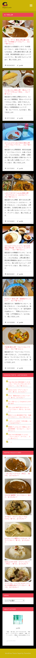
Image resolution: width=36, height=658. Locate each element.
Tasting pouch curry (12, 453)
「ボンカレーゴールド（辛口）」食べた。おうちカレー (17, 474)
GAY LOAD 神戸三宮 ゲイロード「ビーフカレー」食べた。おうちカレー (19, 409)
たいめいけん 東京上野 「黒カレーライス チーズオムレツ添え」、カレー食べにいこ (17, 92)
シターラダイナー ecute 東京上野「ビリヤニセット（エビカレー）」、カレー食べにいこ (18, 195)
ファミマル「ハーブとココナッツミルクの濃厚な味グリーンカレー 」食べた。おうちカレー (17, 585)
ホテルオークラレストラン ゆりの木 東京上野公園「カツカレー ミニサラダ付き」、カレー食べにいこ (17, 247)
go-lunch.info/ (11, 641)
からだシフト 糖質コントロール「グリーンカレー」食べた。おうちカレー (17, 540)
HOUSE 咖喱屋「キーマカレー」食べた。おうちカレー (18, 496)
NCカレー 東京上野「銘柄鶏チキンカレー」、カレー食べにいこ (18, 300)
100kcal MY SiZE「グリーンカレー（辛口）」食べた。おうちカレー (17, 563)
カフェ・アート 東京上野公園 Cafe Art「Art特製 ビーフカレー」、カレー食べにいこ (17, 42)
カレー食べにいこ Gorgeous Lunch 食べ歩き (19, 402)
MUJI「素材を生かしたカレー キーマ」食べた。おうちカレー (19, 396)
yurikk (21, 65)
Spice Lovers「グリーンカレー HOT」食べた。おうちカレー (18, 391)
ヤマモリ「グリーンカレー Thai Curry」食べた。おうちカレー (16, 518)
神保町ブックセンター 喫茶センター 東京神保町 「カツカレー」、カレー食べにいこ (19, 429)
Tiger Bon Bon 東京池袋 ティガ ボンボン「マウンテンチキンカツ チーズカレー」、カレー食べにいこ (19, 384)
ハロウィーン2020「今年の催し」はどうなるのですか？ (19, 422)
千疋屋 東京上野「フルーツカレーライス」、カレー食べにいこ (17, 348)
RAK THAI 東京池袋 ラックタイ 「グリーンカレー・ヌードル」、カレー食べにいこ (19, 436)
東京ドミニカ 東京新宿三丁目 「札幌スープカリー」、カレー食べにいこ (19, 416)
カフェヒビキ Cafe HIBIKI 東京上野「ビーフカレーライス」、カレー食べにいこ (18, 145)
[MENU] (31, 5)
